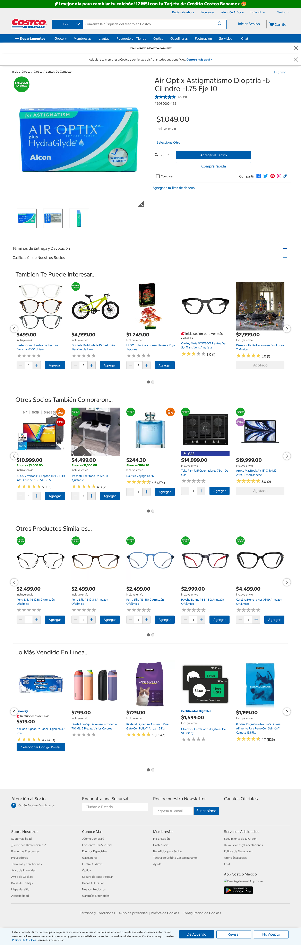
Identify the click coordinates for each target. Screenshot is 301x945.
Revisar (234, 934)
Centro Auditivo (92, 864)
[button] (221, 24)
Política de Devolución (238, 851)
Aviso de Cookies (22, 877)
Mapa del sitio (20, 889)
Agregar (55, 365)
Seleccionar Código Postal (40, 747)
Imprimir (280, 72)
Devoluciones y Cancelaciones (243, 845)
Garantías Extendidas (96, 896)
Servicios (225, 38)
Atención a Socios (235, 858)
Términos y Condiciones (26, 864)
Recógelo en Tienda (131, 38)
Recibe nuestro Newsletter (179, 798)
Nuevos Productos (94, 889)
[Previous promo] (14, 329)
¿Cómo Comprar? (93, 838)
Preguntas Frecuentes (25, 851)
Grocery (60, 38)
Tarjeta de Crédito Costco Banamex (175, 858)
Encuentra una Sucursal (105, 798)
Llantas (104, 38)
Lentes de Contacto (58, 71)
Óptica (158, 38)
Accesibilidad (20, 896)
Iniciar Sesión (249, 23)
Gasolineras (179, 38)
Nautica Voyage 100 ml (140, 476)
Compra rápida (213, 166)
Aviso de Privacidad (23, 870)
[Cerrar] (296, 48)
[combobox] (67, 24)
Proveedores (19, 858)
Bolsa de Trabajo (22, 883)
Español (255, 12)
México (281, 12)
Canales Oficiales (241, 798)
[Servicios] (233, 38)
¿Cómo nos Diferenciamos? (28, 845)
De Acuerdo (196, 934)
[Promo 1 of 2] (148, 382)
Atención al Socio (28, 798)
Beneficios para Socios (167, 851)
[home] (29, 23)
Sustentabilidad (21, 838)
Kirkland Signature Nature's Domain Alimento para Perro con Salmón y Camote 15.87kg (259, 728)
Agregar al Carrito (213, 155)
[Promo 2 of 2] (152, 382)
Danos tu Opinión (93, 883)
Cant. (158, 154)
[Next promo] (287, 329)
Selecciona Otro (168, 142)
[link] (258, 176)
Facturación (203, 38)
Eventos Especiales (94, 851)
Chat (244, 38)
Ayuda (157, 864)
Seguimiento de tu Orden (240, 838)
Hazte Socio (160, 845)
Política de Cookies (24, 940)
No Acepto (271, 934)
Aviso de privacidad (133, 913)
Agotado (260, 365)
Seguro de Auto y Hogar (97, 877)
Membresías (83, 38)
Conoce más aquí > (199, 59)
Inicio (15, 71)
